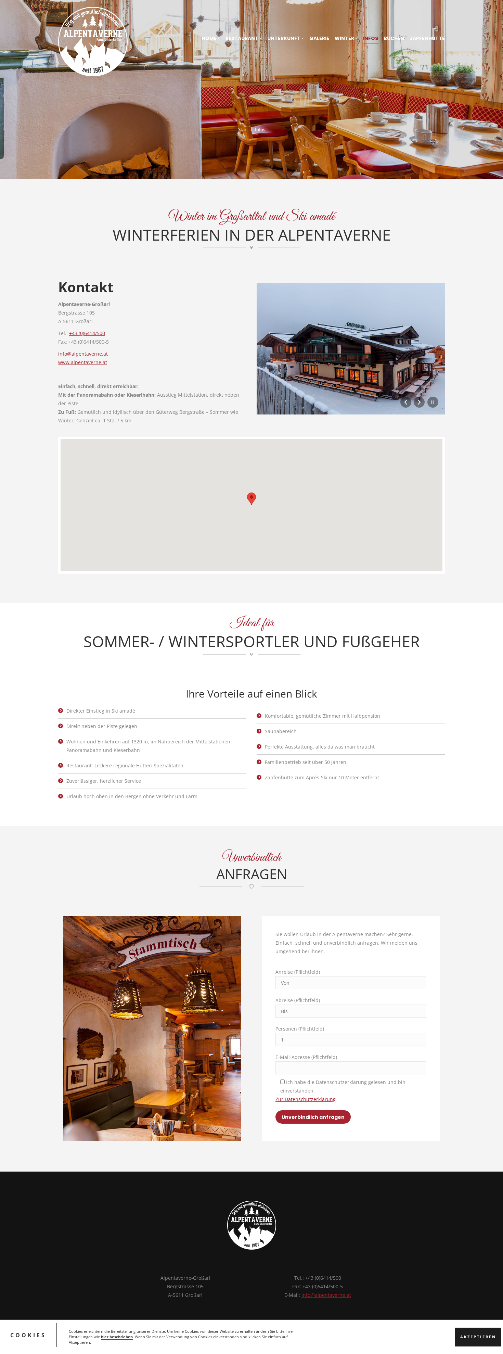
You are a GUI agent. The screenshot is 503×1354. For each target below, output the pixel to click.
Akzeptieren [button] (478, 1336)
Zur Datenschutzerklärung (305, 1099)
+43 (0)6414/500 (87, 333)
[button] (251, 499)
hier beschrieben (117, 1336)
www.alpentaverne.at (82, 362)
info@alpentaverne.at (83, 353)
